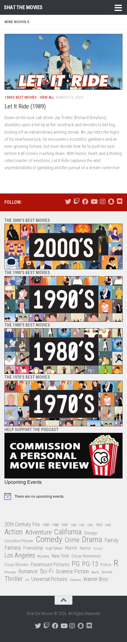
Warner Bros (95, 579)
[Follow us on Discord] (119, 201)
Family (111, 540)
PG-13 (90, 564)
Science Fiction (72, 571)
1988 (73, 525)
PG (76, 564)
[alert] (63, 496)
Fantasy (12, 548)
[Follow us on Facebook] (85, 201)
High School (54, 548)
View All (47, 97)
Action (13, 532)
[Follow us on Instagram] (102, 201)
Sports (95, 572)
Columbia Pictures (18, 541)
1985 (45, 525)
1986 (55, 525)
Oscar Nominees (86, 556)
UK (27, 580)
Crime (72, 540)
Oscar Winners (16, 564)
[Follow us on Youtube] (94, 201)
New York (60, 556)
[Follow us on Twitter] (68, 201)
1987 (64, 525)
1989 (82, 525)
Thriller (13, 579)
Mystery (43, 556)
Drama (92, 539)
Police (105, 564)
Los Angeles (19, 555)
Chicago (90, 533)
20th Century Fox (22, 524)
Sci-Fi (46, 571)
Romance (28, 571)
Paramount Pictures (50, 564)
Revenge (10, 572)
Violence (75, 580)
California (68, 532)
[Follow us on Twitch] (77, 201)
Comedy (49, 539)
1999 (108, 525)
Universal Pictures (49, 579)
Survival (107, 572)
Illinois (97, 548)
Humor (85, 548)
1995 (98, 525)
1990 (90, 525)
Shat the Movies (23, 7)
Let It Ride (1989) (25, 106)
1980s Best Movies (20, 97)
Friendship (33, 548)
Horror (71, 548)
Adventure (38, 532)
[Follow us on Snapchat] (111, 201)
